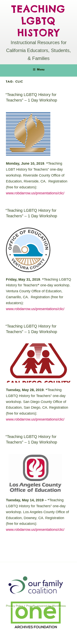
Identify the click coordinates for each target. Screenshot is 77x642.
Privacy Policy (14, 605)
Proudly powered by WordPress (46, 605)
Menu (40, 69)
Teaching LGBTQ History (38, 21)
